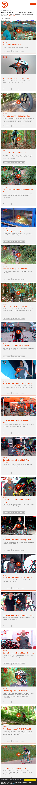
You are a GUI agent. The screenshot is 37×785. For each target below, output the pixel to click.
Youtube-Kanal (11, 15)
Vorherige (19, 20)
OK (30, 780)
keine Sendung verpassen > (18, 51)
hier (14, 783)
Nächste (33, 20)
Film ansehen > (6, 51)
